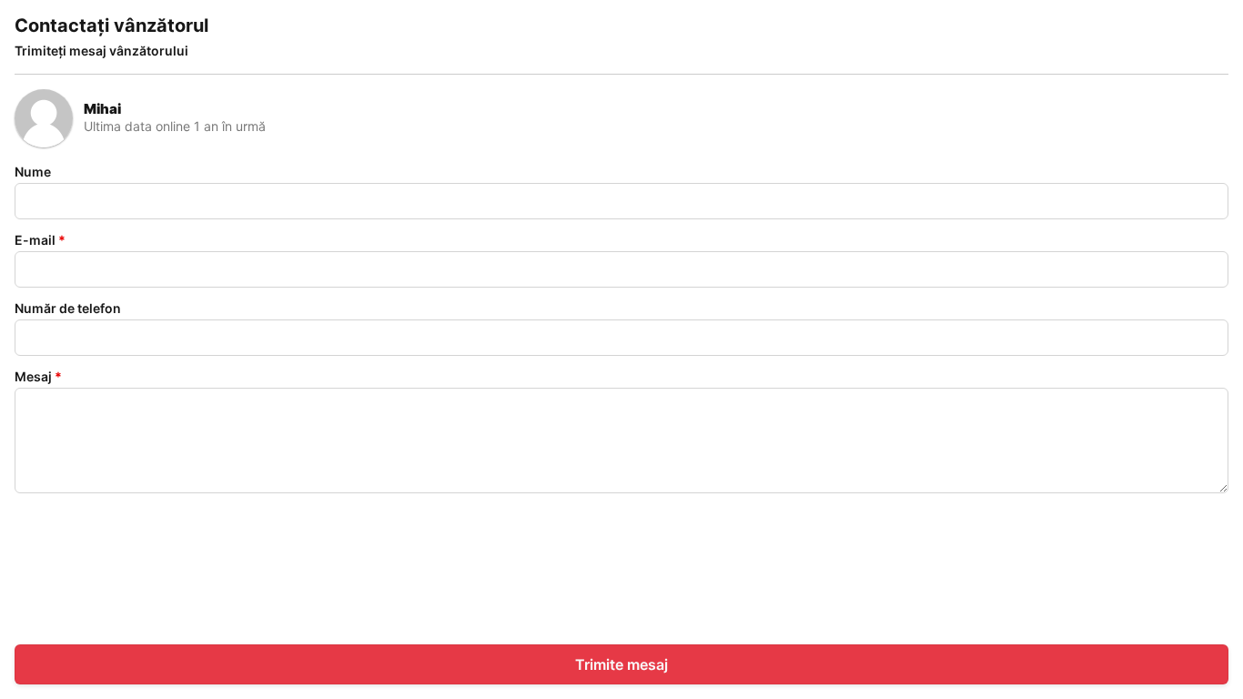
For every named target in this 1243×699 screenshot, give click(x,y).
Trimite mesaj (621, 664)
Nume (33, 171)
